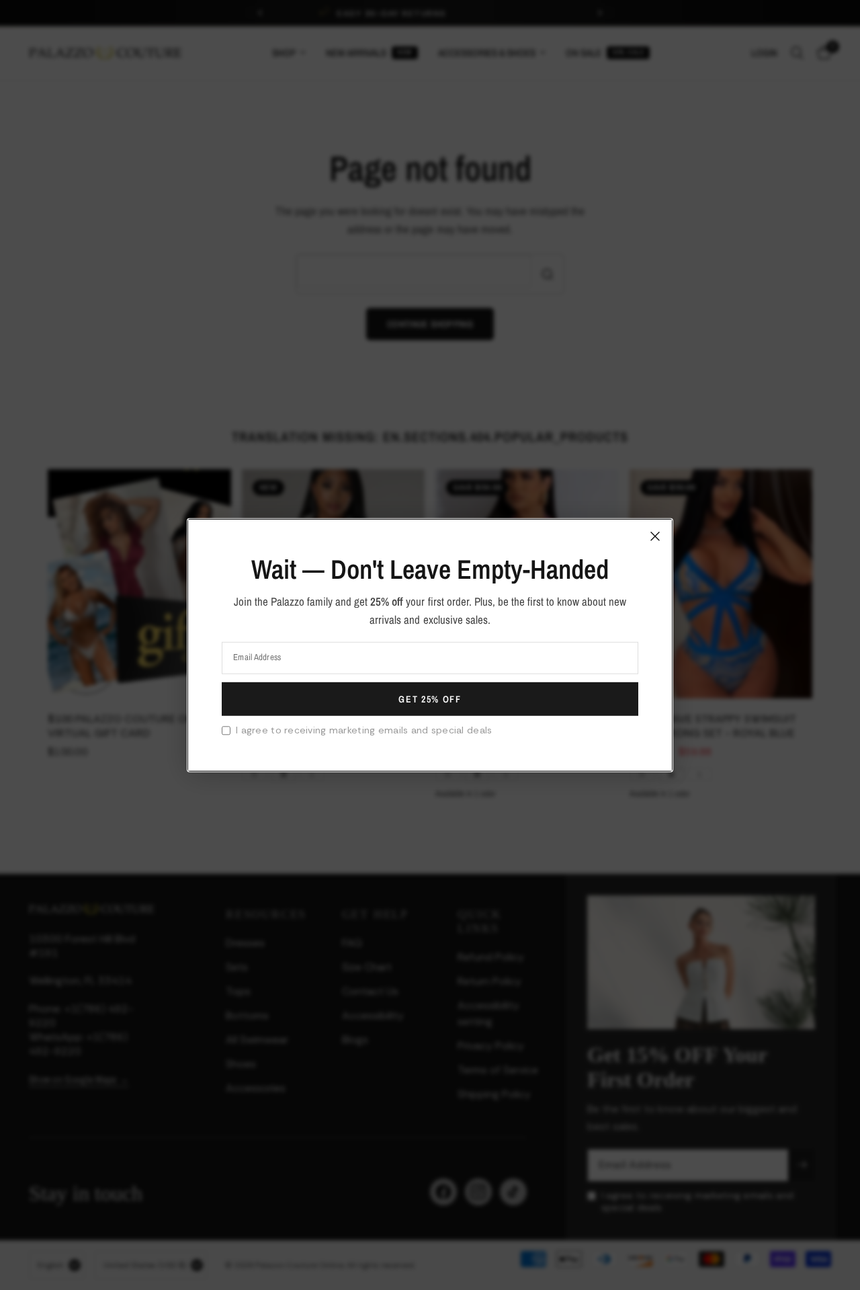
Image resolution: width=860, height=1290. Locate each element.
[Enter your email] (430, 699)
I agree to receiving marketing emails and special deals (364, 730)
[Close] (655, 536)
